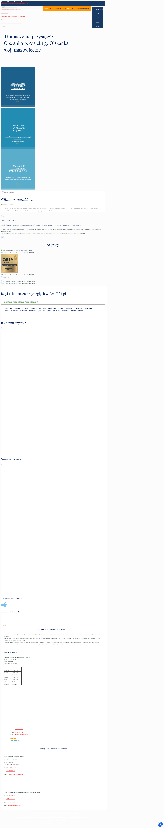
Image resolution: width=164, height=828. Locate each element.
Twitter (57, 820)
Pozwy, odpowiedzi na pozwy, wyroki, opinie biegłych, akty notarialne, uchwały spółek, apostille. (18, 139)
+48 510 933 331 (13, 767)
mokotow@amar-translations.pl (15, 774)
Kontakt (65, 820)
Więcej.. (18, 101)
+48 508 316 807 (13, 795)
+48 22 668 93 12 (10, 799)
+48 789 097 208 (19, 732)
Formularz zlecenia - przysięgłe (61, 817)
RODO (85, 817)
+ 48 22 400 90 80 (10, 771)
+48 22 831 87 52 (10, 802)
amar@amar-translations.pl (14, 805)
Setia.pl (61, 826)
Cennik (50, 817)
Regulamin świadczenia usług (41, 817)
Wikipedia (48, 823)
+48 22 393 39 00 (54, 8)
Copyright (30, 813)
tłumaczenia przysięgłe (33, 211)
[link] (17, 7)
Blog (61, 820)
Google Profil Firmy (44, 820)
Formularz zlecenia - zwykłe (76, 817)
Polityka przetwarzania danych (25, 817)
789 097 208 (62, 8)
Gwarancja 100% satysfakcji (11, 612)
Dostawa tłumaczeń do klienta (11, 598)
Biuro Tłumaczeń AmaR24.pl (47, 813)
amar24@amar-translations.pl (80, 8)
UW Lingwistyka (56, 823)
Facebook (52, 820)
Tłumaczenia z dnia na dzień (11, 459)
